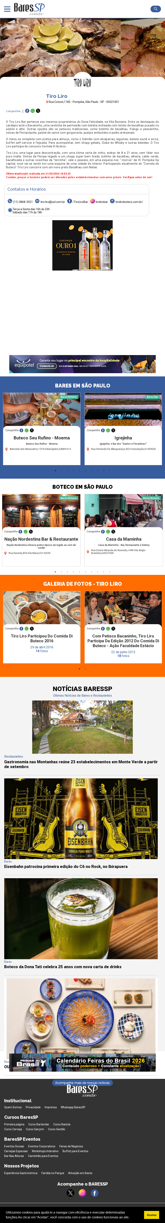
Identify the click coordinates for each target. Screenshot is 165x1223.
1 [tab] (55, 471)
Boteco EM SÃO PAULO (82, 487)
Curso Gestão (56, 1129)
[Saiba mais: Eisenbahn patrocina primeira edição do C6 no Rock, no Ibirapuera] (81, 858)
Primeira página (14, 1124)
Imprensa (51, 1107)
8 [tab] (98, 471)
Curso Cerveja (13, 1129)
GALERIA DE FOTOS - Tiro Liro (82, 584)
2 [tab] (61, 471)
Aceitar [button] (152, 1215)
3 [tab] (67, 471)
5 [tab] (79, 471)
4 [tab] (73, 471)
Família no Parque (52, 1173)
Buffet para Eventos (75, 1151)
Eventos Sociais (14, 1146)
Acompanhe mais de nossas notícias (82, 1083)
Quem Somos (13, 1107)
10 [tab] (110, 471)
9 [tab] (104, 471)
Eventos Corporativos (41, 1146)
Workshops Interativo (45, 1151)
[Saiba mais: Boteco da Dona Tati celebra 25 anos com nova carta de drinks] (81, 958)
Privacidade (33, 1107)
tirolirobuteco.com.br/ (129, 201)
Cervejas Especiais (16, 1151)
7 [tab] (92, 471)
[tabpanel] (41, 430)
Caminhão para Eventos (43, 1156)
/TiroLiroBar (80, 201)
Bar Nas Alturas (14, 1156)
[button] (130, 1217)
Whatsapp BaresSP (73, 1107)
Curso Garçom (35, 1129)
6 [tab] (86, 471)
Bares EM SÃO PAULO (82, 386)
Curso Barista (61, 1124)
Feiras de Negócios (71, 1146)
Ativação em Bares (80, 1173)
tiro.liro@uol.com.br (52, 201)
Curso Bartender (38, 1124)
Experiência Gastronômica (20, 1173)
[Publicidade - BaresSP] (82, 245)
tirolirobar (102, 201)
